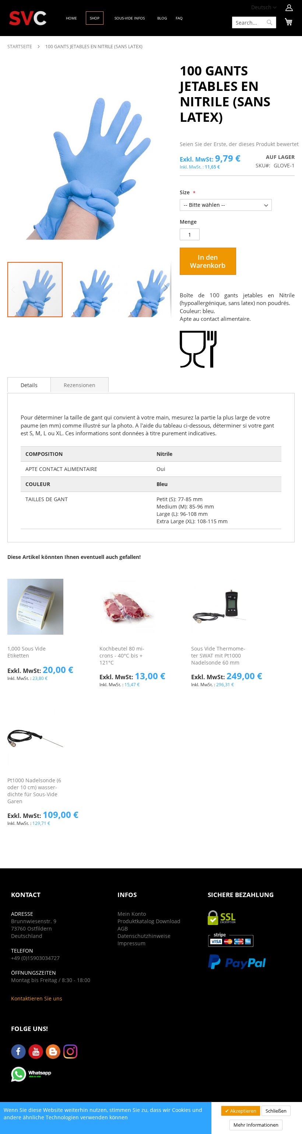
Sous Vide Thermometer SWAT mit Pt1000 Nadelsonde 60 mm (218, 655)
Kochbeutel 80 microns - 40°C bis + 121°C (121, 655)
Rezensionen (79, 385)
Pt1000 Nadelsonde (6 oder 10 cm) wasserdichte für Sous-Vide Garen (34, 791)
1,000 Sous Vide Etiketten (26, 652)
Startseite (19, 46)
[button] (264, 8)
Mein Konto (131, 913)
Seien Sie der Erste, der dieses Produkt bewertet (239, 144)
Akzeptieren (242, 1111)
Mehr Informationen (255, 1124)
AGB (122, 928)
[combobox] (254, 22)
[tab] (29, 384)
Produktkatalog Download (148, 921)
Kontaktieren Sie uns (36, 998)
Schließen (276, 1111)
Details (29, 385)
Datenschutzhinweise (144, 935)
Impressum (131, 943)
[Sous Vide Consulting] (27, 18)
